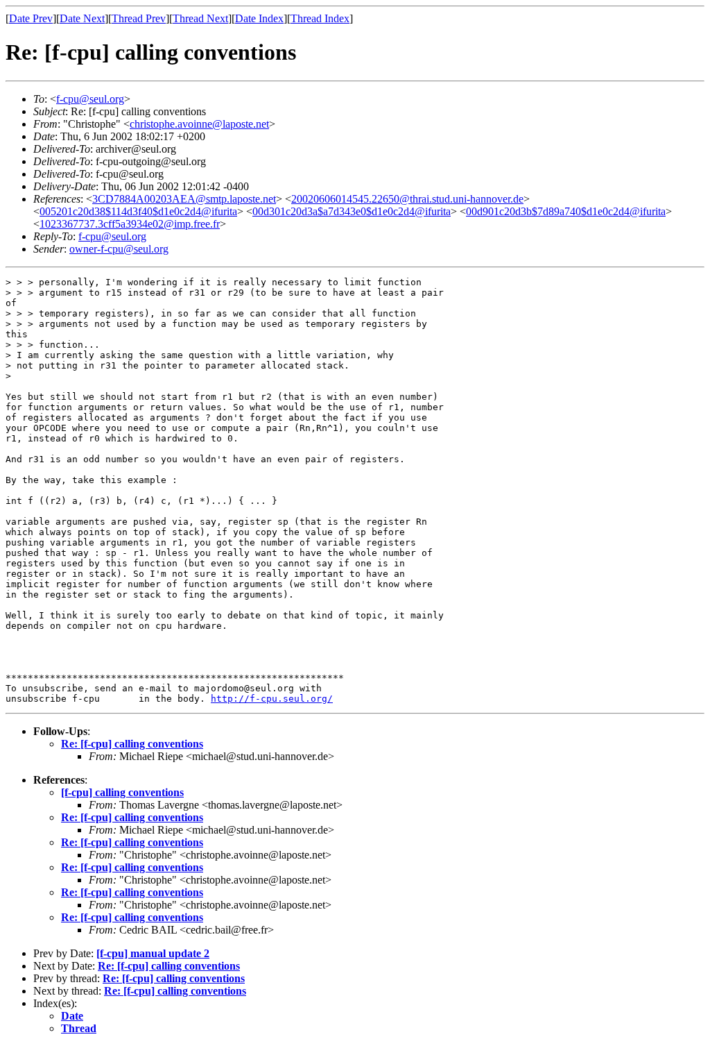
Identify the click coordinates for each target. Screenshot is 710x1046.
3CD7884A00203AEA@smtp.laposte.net (184, 199)
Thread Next (200, 18)
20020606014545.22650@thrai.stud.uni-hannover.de (407, 199)
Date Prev (31, 18)
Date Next (82, 18)
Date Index (259, 18)
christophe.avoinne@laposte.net (199, 124)
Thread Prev (139, 18)
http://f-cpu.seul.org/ (272, 698)
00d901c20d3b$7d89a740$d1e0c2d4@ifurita (566, 211)
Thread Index (320, 18)
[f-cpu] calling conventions (122, 792)
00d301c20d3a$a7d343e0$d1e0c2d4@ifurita (351, 211)
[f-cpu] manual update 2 (152, 953)
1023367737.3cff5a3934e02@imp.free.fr (130, 224)
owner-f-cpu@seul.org (118, 249)
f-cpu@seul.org (90, 99)
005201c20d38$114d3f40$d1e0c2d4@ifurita (138, 211)
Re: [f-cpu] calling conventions (132, 744)
